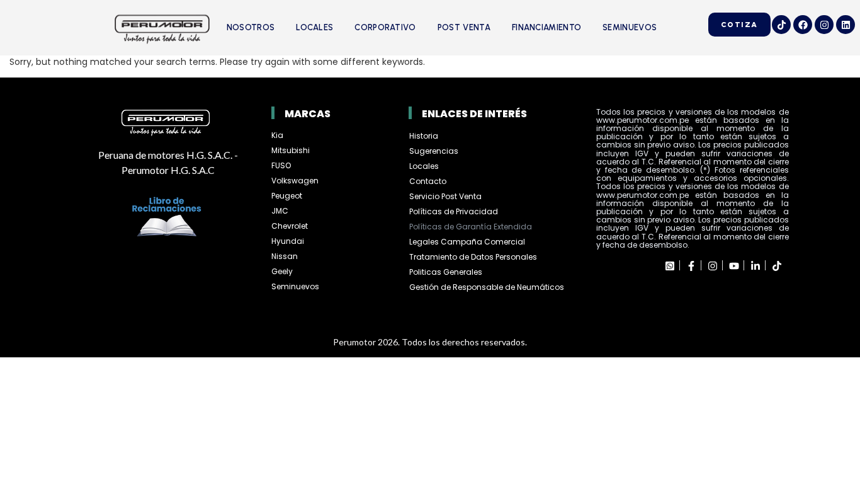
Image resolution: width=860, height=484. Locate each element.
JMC (279, 210)
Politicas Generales (445, 272)
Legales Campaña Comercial (468, 241)
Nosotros (250, 27)
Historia (423, 135)
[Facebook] (802, 24)
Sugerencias (433, 151)
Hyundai (287, 241)
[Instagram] (824, 24)
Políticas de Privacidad (453, 211)
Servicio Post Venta (445, 196)
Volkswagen (295, 180)
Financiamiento (546, 27)
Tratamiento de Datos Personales (473, 256)
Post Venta (464, 27)
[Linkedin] (845, 24)
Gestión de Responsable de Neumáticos (486, 287)
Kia (277, 135)
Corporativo (385, 27)
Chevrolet (289, 226)
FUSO (281, 165)
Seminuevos (630, 27)
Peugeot (286, 195)
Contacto (427, 181)
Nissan (284, 256)
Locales (314, 27)
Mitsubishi (290, 150)
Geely (282, 271)
